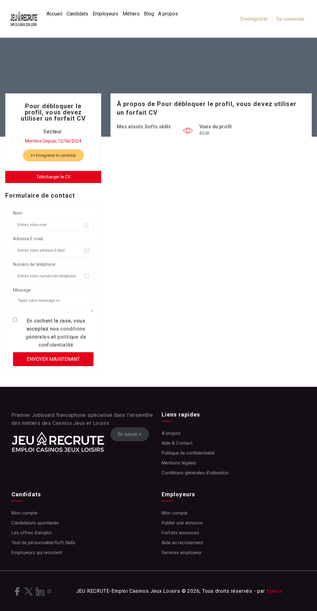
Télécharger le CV (53, 176)
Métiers (131, 14)
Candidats (77, 14)
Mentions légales (179, 463)
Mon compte (24, 513)
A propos (168, 14)
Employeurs (105, 14)
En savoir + (129, 434)
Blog (149, 14)
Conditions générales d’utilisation (195, 473)
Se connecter (290, 19)
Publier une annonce (182, 523)
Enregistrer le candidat (55, 155)
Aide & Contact (177, 443)
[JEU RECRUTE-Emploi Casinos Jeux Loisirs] (27, 19)
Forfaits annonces (180, 533)
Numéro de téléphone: (34, 264)
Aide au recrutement (182, 542)
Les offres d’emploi (31, 533)
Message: (22, 290)
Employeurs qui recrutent (36, 552)
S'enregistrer (254, 19)
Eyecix (274, 591)
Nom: (18, 213)
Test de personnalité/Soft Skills (43, 542)
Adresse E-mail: (28, 238)
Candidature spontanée (35, 523)
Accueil (54, 14)
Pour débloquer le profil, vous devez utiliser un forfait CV (53, 112)
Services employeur (182, 552)
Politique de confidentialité (188, 453)
